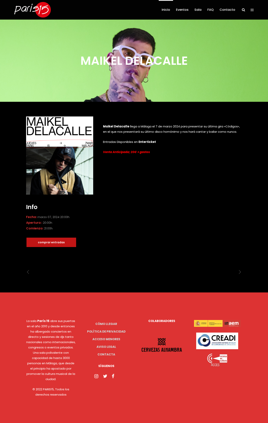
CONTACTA (106, 354)
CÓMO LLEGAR (106, 324)
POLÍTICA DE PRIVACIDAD (106, 331)
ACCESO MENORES (106, 339)
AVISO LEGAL (106, 347)
